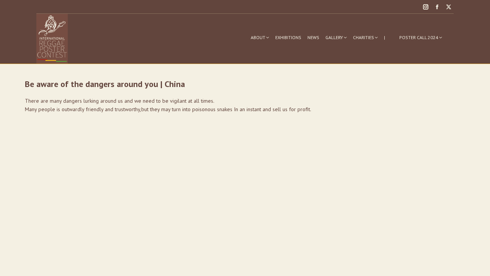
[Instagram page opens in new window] (426, 7)
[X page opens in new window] (449, 7)
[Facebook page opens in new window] (437, 7)
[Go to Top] (478, 264)
